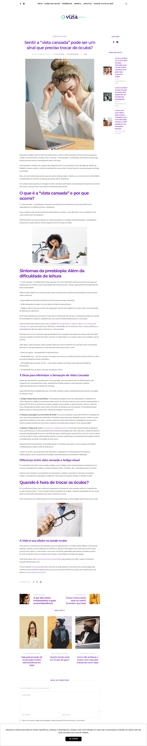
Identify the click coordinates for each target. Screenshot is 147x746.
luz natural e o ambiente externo (56, 428)
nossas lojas (35, 567)
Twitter (37, 582)
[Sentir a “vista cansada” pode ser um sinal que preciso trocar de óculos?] (59, 104)
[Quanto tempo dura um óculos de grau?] (59, 632)
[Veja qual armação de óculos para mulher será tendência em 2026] (32, 632)
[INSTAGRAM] (24, 4)
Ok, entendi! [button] (73, 739)
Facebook (33, 582)
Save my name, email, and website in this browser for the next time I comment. (53, 720)
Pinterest (41, 582)
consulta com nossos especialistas (49, 559)
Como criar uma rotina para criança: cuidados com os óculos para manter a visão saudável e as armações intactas (121, 119)
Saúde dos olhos (60, 36)
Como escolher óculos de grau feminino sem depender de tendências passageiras (121, 93)
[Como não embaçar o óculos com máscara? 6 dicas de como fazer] (87, 632)
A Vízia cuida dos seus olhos (35, 572)
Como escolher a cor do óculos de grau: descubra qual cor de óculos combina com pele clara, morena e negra (121, 67)
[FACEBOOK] (20, 4)
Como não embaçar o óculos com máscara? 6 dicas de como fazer (87, 660)
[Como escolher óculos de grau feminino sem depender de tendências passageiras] (107, 97)
